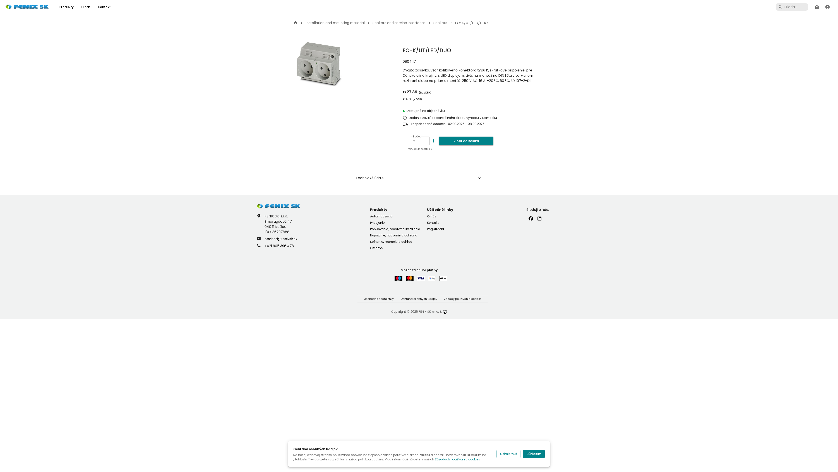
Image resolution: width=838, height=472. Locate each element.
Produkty (66, 7)
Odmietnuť (508, 454)
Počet (417, 136)
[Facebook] (530, 218)
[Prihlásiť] (827, 7)
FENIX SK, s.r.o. (429, 311)
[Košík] (817, 7)
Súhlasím (534, 454)
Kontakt (104, 7)
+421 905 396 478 (279, 245)
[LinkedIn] (539, 218)
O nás (86, 7)
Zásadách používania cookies (457, 459)
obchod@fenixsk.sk (280, 238)
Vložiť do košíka (466, 141)
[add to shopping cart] (433, 141)
